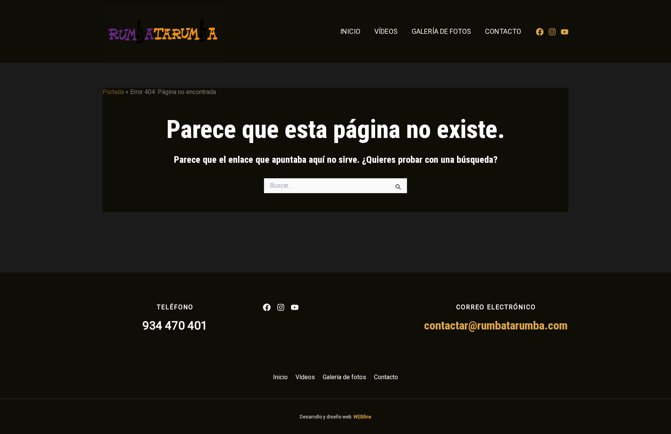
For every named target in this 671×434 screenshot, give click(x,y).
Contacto (503, 31)
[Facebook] (540, 32)
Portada (113, 92)
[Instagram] (552, 32)
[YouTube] (564, 32)
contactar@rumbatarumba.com (496, 325)
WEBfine (362, 417)
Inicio (350, 31)
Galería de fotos (441, 31)
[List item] (267, 307)
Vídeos (386, 31)
